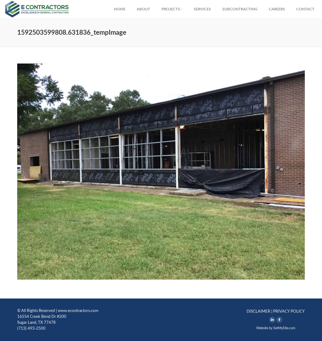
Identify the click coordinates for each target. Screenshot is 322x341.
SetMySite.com (284, 328)
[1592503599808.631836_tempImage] (161, 172)
